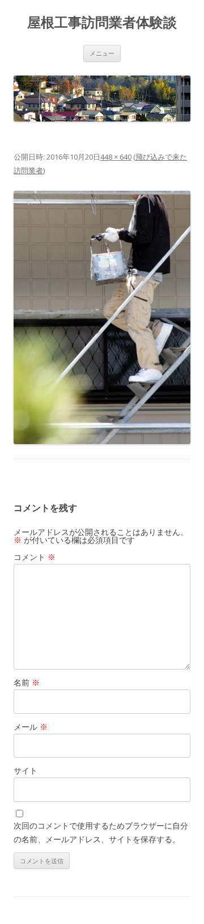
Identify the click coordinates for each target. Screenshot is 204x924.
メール (31, 726)
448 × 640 (115, 157)
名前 (27, 682)
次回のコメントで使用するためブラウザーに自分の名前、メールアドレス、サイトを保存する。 (101, 832)
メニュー (102, 53)
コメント (35, 556)
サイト (25, 770)
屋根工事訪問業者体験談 (102, 22)
